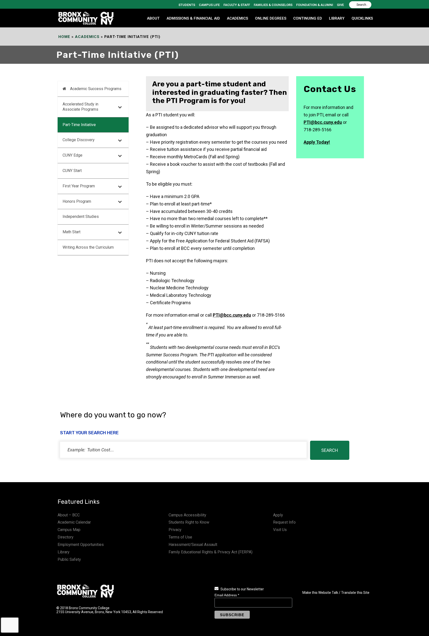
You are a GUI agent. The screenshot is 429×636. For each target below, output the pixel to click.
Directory (65, 537)
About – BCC (69, 515)
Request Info (284, 522)
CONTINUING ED (307, 18)
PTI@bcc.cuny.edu (232, 315)
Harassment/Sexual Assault (193, 544)
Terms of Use (180, 537)
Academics (87, 36)
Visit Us (280, 529)
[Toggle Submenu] (120, 107)
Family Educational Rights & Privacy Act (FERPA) (210, 552)
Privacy (175, 529)
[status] (183, 450)
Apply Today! (317, 142)
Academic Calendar (74, 522)
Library (64, 552)
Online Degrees (270, 18)
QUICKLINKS (362, 18)
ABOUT (153, 18)
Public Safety (69, 559)
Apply (278, 515)
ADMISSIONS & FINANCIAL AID (193, 18)
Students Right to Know (189, 522)
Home (64, 36)
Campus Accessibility (187, 515)
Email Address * (226, 595)
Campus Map (69, 529)
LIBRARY (337, 18)
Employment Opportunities (81, 544)
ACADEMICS (237, 18)
